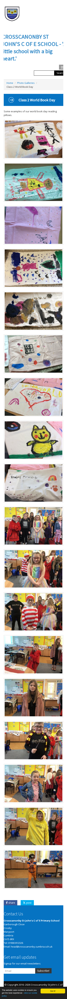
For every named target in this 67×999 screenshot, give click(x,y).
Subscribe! (43, 970)
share (11, 902)
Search (61, 73)
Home (10, 83)
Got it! (52, 991)
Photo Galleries (26, 83)
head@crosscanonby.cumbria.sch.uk (31, 946)
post (28, 902)
